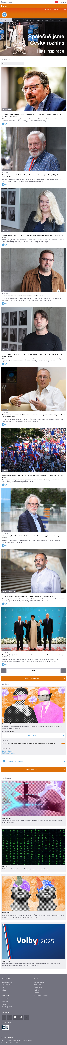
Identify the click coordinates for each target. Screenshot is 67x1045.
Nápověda (37, 985)
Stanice (4, 987)
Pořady (26, 20)
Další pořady (7, 778)
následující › (63, 670)
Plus (62, 743)
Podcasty (5, 1004)
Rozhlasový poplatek (41, 995)
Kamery (64, 9)
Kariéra (36, 990)
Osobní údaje (12, 1040)
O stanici (53, 20)
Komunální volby (7, 985)
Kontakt (36, 993)
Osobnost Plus (7, 724)
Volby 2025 (6, 961)
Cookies (3, 1040)
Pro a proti (6, 913)
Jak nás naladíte (39, 982)
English (30, 1040)
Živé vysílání (5, 999)
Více (61, 20)
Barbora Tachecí (7, 751)
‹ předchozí (3, 670)
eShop (4, 990)
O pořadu (5, 684)
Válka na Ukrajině (7, 982)
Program (48, 9)
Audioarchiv (56, 9)
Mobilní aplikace (7, 1007)
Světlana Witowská (8, 753)
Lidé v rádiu (38, 987)
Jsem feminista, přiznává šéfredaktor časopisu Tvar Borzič (23, 296)
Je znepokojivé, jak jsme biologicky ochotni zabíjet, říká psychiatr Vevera (28, 596)
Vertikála (5, 866)
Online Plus (6, 818)
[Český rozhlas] (6, 2)
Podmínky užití (21, 1040)
